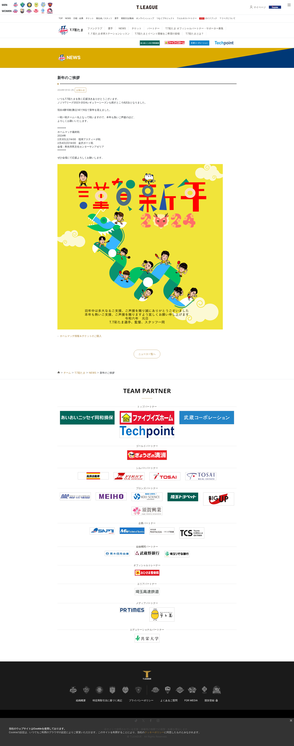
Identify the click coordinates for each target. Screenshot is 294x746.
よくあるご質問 (168, 700)
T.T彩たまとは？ (195, 33)
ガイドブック (208, 18)
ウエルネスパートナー (187, 18)
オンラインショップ (145, 18)
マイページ (260, 7)
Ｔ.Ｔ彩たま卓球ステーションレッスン (108, 33)
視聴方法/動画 (127, 18)
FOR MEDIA (191, 700)
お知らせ (80, 90)
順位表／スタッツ (104, 18)
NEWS (68, 18)
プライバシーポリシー (141, 700)
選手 (117, 18)
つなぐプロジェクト (165, 18)
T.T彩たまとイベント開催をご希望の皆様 (157, 33)
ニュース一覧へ (147, 354)
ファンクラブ (94, 28)
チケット (90, 18)
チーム (67, 372)
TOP (61, 18)
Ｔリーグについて (227, 18)
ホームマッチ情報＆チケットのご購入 (81, 335)
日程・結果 (78, 18)
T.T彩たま (80, 372)
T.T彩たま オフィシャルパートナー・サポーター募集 (194, 28)
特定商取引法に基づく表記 (107, 700)
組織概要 (81, 700)
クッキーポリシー (154, 732)
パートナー (153, 28)
